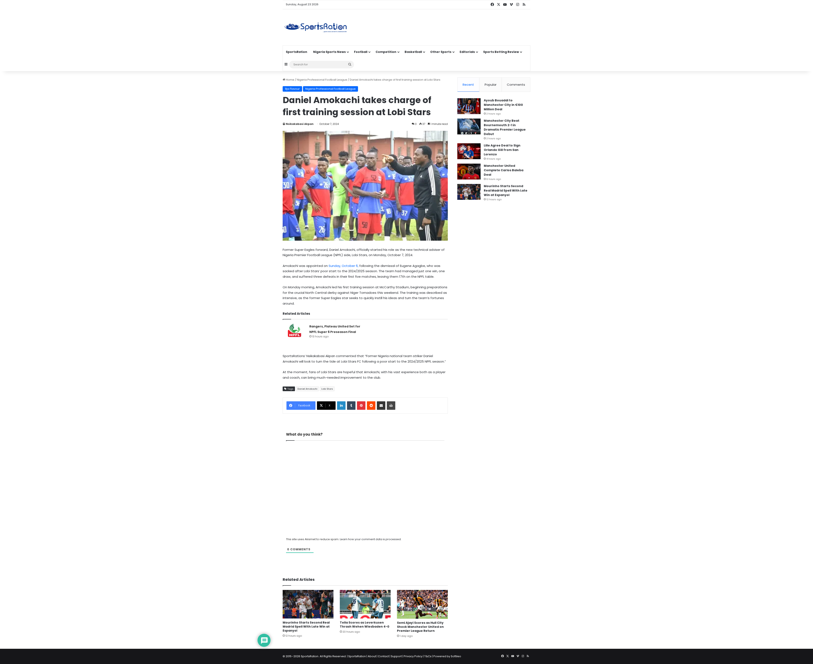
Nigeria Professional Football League (322, 80)
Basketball (413, 52)
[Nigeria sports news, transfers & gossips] (315, 27)
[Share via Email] (381, 405)
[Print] (391, 405)
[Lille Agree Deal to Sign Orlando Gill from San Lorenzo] (469, 151)
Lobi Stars (327, 389)
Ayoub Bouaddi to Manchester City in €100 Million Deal (503, 104)
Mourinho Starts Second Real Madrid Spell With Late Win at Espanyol (306, 626)
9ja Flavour (292, 89)
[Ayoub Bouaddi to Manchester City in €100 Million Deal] (469, 106)
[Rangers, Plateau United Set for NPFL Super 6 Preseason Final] (294, 332)
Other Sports (440, 52)
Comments (516, 84)
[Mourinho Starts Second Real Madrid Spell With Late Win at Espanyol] (308, 604)
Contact (383, 656)
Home (289, 80)
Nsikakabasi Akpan (300, 124)
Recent (468, 84)
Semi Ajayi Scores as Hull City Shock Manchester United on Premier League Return (420, 627)
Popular (490, 84)
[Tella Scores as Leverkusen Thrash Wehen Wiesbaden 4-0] (365, 604)
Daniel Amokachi (307, 389)
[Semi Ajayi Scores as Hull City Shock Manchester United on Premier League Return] (422, 604)
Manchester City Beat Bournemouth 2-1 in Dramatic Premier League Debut (505, 127)
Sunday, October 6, (343, 266)
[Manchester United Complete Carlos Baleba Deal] (469, 171)
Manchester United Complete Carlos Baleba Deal (503, 170)
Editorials (467, 52)
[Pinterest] (361, 405)
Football (360, 52)
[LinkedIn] (341, 405)
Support (396, 656)
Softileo (456, 656)
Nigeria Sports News (329, 52)
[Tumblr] (351, 405)
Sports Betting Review (501, 52)
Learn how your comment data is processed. (370, 539)
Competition (386, 52)
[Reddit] (371, 405)
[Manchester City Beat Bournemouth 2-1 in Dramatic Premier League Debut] (469, 126)
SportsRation (296, 52)
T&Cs (427, 656)
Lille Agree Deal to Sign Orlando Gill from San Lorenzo (502, 149)
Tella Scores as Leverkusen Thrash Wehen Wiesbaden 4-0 (364, 624)
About (372, 656)
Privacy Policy (413, 656)
